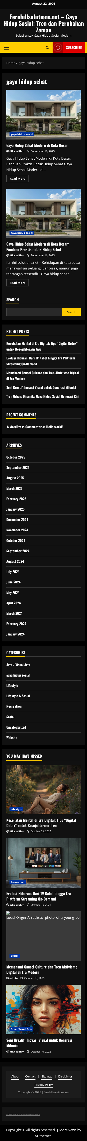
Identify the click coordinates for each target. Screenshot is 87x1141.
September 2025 (17, 467)
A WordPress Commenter (24, 426)
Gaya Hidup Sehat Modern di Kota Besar (43, 115)
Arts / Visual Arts (18, 664)
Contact (30, 1076)
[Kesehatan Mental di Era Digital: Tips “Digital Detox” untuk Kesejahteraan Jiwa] (43, 789)
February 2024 (16, 623)
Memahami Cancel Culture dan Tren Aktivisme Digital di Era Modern (41, 969)
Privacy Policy (43, 1084)
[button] (6, 47)
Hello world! (54, 426)
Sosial (10, 716)
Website (11, 737)
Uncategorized (16, 727)
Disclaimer (65, 1076)
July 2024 (12, 571)
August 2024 (15, 561)
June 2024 (13, 581)
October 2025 (15, 457)
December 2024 (17, 519)
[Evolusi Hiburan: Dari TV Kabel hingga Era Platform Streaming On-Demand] (43, 863)
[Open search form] (47, 47)
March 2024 (14, 613)
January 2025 (15, 509)
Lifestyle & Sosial (18, 695)
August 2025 (15, 477)
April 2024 (13, 602)
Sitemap (46, 1076)
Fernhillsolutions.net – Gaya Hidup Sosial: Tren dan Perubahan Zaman (43, 23)
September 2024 (17, 550)
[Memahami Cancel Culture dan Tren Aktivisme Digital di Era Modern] (43, 936)
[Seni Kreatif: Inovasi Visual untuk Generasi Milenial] (43, 1010)
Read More (19, 179)
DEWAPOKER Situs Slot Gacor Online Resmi (23, 1114)
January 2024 (15, 634)
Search (12, 299)
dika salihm (17, 151)
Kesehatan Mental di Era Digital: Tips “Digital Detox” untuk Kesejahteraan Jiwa (41, 822)
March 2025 (14, 488)
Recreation (14, 706)
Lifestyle (12, 685)
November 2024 (17, 529)
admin (14, 978)
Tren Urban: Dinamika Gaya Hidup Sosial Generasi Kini (42, 396)
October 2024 (15, 540)
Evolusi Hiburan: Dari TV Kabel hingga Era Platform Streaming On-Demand (38, 896)
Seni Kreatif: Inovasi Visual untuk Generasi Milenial (41, 387)
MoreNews (67, 1130)
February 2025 (16, 498)
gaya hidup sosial (22, 134)
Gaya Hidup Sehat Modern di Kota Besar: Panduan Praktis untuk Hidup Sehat (43, 213)
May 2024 (12, 592)
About (15, 1076)
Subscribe (74, 47)
